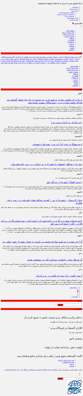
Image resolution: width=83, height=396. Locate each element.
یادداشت (71, 50)
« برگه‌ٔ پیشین (73, 287)
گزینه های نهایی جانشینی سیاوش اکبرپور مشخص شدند (54, 259)
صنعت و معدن (74, 11)
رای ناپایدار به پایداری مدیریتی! (66, 122)
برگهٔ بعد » (74, 297)
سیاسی (71, 366)
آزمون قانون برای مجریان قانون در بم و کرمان (59, 275)
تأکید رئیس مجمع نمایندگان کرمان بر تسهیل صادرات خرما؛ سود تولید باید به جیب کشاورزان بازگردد (49, 57)
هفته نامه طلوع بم (73, 20)
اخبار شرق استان (73, 9)
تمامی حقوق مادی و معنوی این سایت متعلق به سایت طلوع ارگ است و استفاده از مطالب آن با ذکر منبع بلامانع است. (43, 370)
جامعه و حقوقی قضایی (72, 18)
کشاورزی (71, 40)
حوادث (72, 48)
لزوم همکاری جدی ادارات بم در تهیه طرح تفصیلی (57, 144)
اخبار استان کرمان (68, 32)
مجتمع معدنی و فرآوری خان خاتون (65, 14)
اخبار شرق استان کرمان (66, 360)
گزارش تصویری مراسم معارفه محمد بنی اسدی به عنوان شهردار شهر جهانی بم (42, 241)
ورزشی (71, 44)
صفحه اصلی (75, 7)
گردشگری (70, 42)
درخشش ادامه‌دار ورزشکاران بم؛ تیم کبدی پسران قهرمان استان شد (23, 63)
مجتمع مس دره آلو (69, 16)
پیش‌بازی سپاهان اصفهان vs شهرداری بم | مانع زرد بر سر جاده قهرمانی (46, 164)
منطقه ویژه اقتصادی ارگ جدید (66, 12)
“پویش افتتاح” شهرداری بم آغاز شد (64, 182)
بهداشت (71, 46)
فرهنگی (71, 38)
